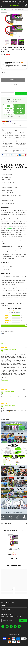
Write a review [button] (14, 326)
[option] (14, 24)
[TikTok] (15, 626)
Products (7, 9)
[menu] (1, 6)
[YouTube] (19, 626)
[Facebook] (2, 626)
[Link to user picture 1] (4, 382)
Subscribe (21, 94)
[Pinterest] (11, 626)
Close (26, 1)
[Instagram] (7, 626)
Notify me (14, 558)
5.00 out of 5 (18, 311)
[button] (23, 36)
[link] (7, 589)
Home (2, 9)
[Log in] (22, 6)
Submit (23, 620)
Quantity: (3, 72)
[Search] (6, 6)
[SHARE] (26, 80)
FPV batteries (9, 228)
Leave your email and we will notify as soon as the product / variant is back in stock (13, 90)
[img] (4, 347)
